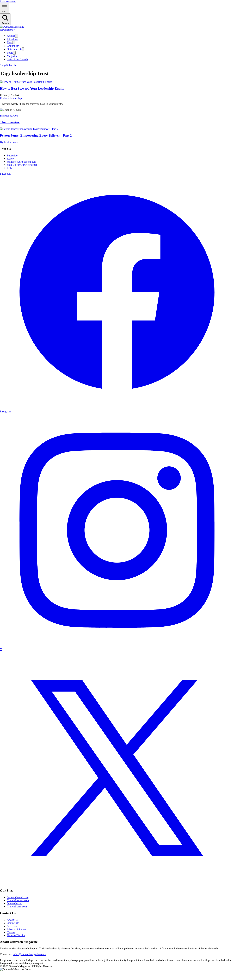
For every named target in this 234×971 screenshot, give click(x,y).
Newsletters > (7, 29)
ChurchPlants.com (17, 906)
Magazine (12, 56)
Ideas (10, 42)
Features (4, 98)
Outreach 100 (14, 49)
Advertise (12, 926)
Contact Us (13, 922)
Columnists (13, 45)
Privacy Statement (16, 929)
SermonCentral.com (17, 897)
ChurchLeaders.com (18, 900)
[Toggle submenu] (16, 36)
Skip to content (8, 1)
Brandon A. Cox (9, 115)
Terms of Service (16, 935)
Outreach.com (14, 903)
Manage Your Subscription (21, 161)
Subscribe (11, 65)
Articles (11, 35)
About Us (12, 919)
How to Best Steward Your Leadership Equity (32, 88)
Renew (11, 158)
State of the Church (17, 59)
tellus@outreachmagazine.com (29, 954)
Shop (3, 65)
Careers (11, 932)
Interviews (12, 39)
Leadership (16, 98)
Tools (10, 52)
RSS (9, 167)
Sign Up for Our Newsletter (22, 164)
